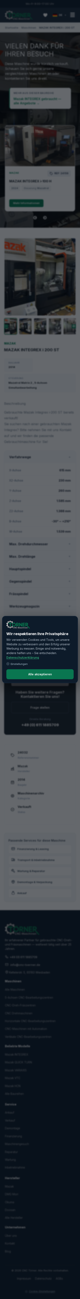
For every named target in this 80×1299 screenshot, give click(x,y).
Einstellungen (19, 664)
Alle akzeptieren (40, 674)
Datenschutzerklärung (22, 657)
